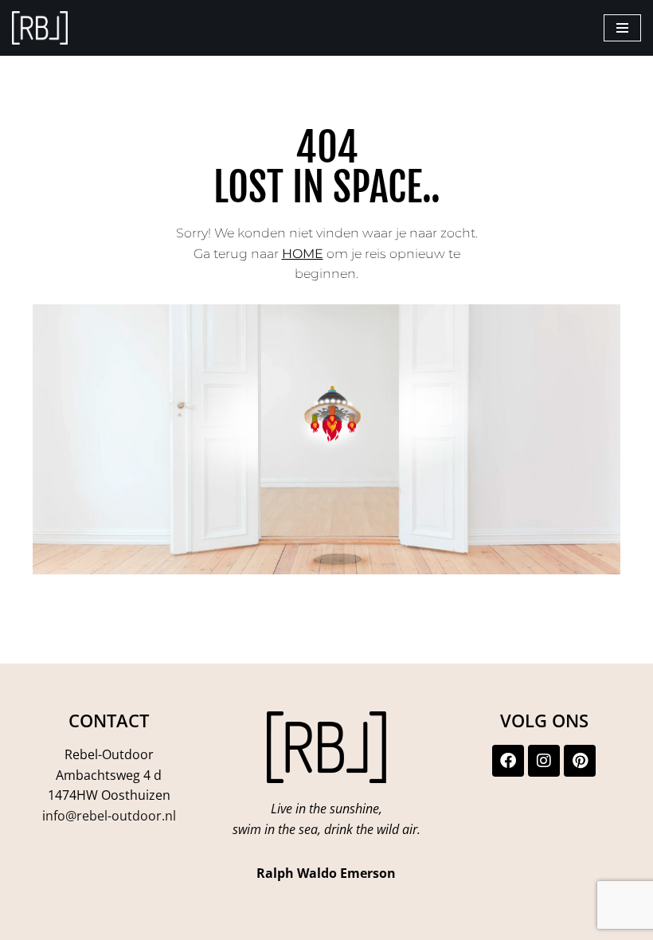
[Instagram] (544, 761)
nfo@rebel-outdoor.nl (110, 815)
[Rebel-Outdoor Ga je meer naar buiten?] (40, 28)
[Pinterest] (580, 761)
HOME (302, 253)
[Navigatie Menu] (622, 27)
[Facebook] (508, 761)
